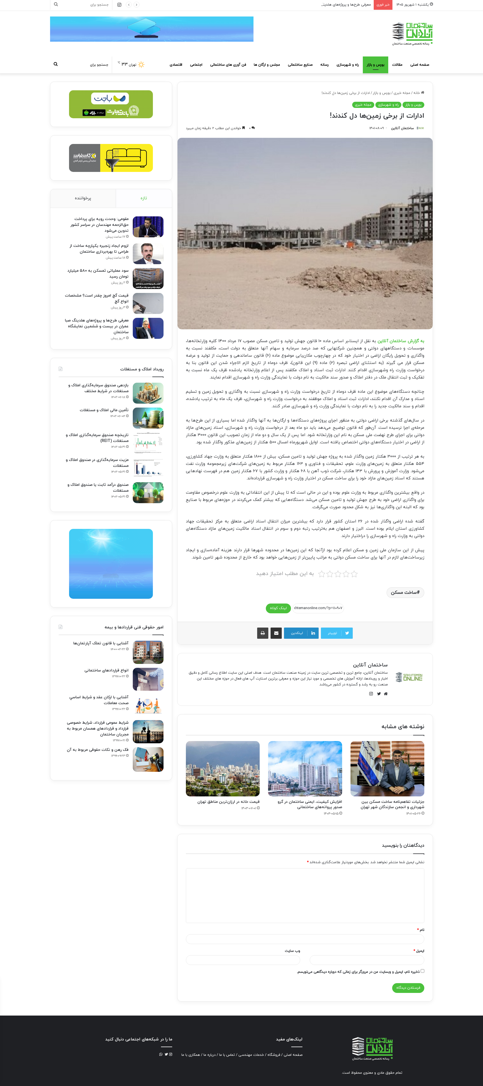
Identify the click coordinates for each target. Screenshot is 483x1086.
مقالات (397, 64)
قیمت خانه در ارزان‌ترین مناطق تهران (228, 802)
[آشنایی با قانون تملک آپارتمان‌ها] (148, 652)
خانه (417, 93)
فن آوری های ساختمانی (228, 64)
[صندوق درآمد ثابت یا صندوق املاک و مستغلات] (148, 492)
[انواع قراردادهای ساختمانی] (148, 679)
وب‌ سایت (292, 950)
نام (420, 930)
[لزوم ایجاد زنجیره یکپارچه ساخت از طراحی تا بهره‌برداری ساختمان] (148, 253)
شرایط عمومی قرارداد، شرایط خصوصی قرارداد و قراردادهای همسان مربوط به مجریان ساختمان (98, 728)
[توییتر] (377, 693)
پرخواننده (83, 198)
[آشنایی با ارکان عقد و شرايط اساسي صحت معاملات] (148, 705)
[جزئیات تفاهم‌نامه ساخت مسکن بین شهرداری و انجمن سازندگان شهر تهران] (387, 768)
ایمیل (418, 950)
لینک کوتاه (278, 608)
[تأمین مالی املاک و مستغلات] (148, 418)
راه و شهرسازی (348, 64)
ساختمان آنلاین (402, 128)
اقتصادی (176, 64)
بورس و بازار (375, 64)
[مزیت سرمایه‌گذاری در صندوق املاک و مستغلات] (148, 467)
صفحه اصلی (419, 64)
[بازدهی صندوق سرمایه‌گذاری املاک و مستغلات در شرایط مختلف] (148, 393)
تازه (144, 198)
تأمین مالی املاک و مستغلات (104, 410)
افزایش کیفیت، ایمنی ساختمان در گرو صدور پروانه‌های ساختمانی (310, 804)
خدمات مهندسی (251, 1054)
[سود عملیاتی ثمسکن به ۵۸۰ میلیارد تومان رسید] (148, 278)
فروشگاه (273, 1054)
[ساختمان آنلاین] (412, 33)
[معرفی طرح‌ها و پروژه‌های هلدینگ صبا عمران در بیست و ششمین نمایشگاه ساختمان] (148, 328)
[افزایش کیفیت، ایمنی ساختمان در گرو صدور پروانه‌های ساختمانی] (305, 768)
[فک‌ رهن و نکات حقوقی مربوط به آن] (148, 759)
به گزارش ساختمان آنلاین (401, 341)
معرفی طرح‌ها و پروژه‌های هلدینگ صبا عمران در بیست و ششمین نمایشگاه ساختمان (307, 4)
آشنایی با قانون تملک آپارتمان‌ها (101, 643)
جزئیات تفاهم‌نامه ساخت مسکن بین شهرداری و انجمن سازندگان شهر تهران (392, 804)
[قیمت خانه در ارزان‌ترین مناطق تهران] (223, 768)
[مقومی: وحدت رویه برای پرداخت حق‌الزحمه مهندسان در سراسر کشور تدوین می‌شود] (148, 226)
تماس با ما (227, 1054)
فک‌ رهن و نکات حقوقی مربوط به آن (98, 750)
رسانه (324, 64)
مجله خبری (402, 93)
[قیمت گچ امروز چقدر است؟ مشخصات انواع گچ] (148, 303)
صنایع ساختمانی (300, 64)
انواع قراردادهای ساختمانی (106, 670)
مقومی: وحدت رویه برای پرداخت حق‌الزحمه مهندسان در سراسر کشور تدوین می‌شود (99, 224)
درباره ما (209, 1054)
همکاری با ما (190, 1054)
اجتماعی (196, 64)
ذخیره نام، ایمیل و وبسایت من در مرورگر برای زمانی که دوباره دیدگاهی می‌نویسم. (358, 971)
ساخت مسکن (404, 593)
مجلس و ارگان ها (267, 64)
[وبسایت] (384, 693)
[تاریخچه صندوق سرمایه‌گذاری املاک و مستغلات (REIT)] (148, 442)
